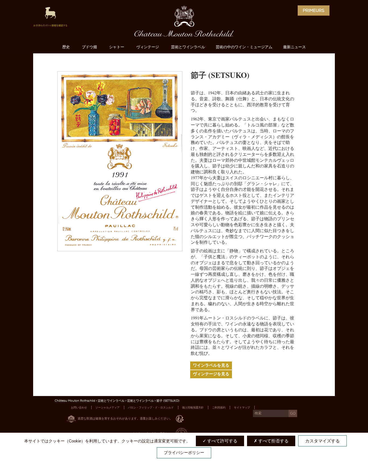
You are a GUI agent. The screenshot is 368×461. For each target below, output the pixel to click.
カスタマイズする (322, 441)
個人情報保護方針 (193, 407)
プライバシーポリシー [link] (184, 452)
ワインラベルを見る (211, 365)
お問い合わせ (79, 407)
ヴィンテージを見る (211, 374)
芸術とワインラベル (111, 401)
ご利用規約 (218, 407)
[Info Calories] (70, 418)
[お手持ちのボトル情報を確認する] (50, 18)
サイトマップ (242, 407)
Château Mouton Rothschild (75, 401)
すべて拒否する (273, 441)
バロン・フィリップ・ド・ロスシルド (151, 407)
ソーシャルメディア (107, 407)
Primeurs (313, 10)
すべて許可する (221, 441)
